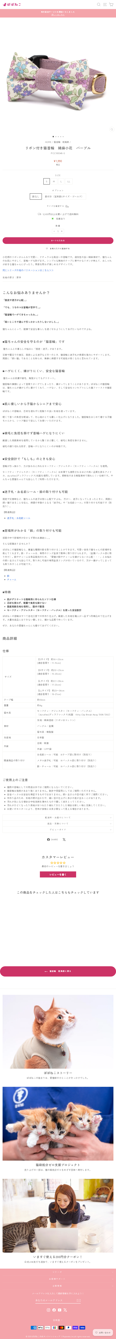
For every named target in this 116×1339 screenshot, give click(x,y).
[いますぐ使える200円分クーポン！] (58, 1216)
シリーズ (57, 1271)
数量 (58, 225)
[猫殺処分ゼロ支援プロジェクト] (58, 1124)
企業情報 (57, 1285)
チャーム (11, 579)
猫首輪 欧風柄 (61, 141)
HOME (48, 141)
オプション (58, 190)
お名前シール (18, 518)
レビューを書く (58, 874)
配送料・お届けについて (58, 817)
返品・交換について (58, 823)
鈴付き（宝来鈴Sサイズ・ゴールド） (64, 196)
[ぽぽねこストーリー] (58, 1032)
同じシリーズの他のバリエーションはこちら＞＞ (28, 270)
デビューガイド (58, 829)
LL (69, 181)
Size (58, 175)
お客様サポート (57, 1278)
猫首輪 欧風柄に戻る (60, 971)
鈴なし (35, 196)
